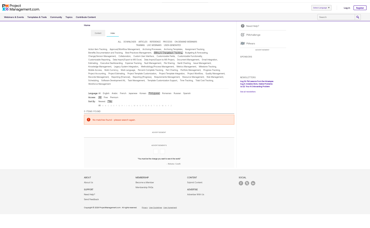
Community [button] (56, 17)
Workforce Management (99, 84)
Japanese (133, 93)
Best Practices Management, (138, 52)
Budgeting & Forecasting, (196, 52)
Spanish (187, 93)
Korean (143, 93)
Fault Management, (153, 63)
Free (106, 97)
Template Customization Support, (162, 80)
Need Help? (89, 194)
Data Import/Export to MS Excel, (127, 59)
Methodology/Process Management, (157, 66)
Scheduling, (93, 80)
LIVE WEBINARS (154, 45)
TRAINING (140, 45)
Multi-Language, (128, 70)
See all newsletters (248, 91)
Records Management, (98, 77)
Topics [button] (68, 17)
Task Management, (136, 80)
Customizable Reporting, (99, 59)
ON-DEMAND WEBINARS (186, 41)
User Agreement (170, 207)
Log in (347, 7)
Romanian (166, 93)
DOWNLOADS (130, 41)
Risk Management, (215, 77)
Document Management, (188, 59)
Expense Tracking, (133, 63)
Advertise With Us (195, 194)
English (106, 93)
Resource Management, (193, 77)
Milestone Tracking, (208, 66)
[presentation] (98, 33)
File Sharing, (169, 63)
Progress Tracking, (211, 70)
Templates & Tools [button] (37, 17)
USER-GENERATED (172, 45)
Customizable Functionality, (190, 56)
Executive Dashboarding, (111, 63)
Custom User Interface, (143, 56)
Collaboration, (125, 56)
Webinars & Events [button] (14, 17)
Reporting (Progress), (142, 77)
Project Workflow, (195, 73)
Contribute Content (86, 17)
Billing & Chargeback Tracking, (168, 52)
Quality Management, (215, 73)
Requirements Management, (167, 77)
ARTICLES (142, 41)
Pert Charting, (172, 70)
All (99, 93)
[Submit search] (358, 17)
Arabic (115, 93)
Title (110, 101)
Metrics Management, (187, 66)
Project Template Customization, (142, 73)
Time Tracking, (186, 80)
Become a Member (145, 182)
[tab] (98, 33)
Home (87, 25)
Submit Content (194, 182)
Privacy (145, 207)
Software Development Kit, (113, 80)
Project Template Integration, (172, 73)
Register (360, 8)
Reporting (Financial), (121, 77)
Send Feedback (91, 199)
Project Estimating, (116, 73)
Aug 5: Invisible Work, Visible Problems (256, 84)
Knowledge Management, (100, 66)
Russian (177, 93)
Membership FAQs (144, 187)
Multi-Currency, (111, 70)
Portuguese (154, 93)
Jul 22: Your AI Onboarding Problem (255, 86)
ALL (119, 41)
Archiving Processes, (152, 49)
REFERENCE (155, 41)
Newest (101, 101)
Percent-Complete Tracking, (150, 70)
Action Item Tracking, (97, 49)
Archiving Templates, (173, 49)
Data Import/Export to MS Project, (159, 59)
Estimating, (93, 63)
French (123, 93)
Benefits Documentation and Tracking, (105, 52)
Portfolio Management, (191, 70)
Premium (114, 97)
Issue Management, (202, 63)
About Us (88, 182)
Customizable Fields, (166, 56)
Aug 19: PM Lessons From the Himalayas (256, 81)
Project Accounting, (97, 73)
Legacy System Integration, (126, 66)
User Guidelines (155, 207)
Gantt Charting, (184, 63)
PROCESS (167, 41)
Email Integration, (210, 59)
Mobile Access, (95, 70)
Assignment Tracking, (195, 49)
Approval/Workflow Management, (125, 49)
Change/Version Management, (102, 56)
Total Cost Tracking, (204, 80)
